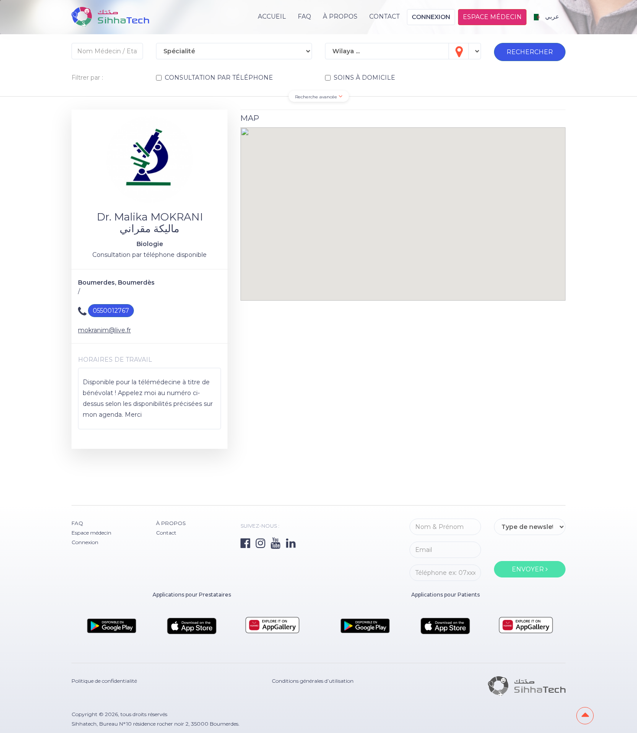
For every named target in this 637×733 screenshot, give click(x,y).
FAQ (304, 16)
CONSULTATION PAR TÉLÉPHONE (219, 77)
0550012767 (111, 311)
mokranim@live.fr (104, 330)
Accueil (272, 16)
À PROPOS (340, 16)
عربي (551, 16)
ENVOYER (529, 569)
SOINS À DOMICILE (364, 77)
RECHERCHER (530, 52)
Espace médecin (492, 17)
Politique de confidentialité (104, 681)
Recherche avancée (316, 97)
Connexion (431, 17)
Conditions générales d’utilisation (313, 681)
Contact (384, 16)
